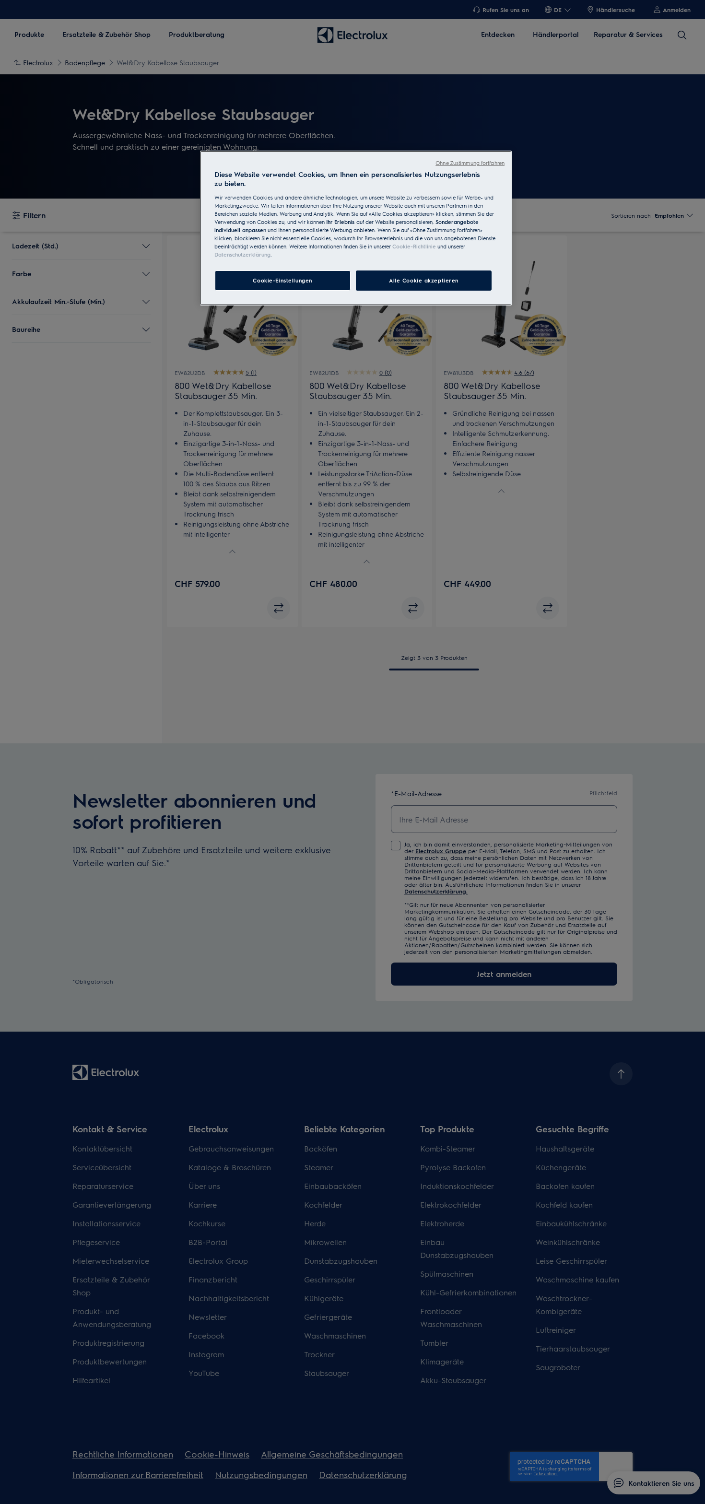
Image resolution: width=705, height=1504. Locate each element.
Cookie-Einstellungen (282, 280)
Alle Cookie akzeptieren (423, 280)
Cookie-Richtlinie (414, 246)
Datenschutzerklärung (242, 254)
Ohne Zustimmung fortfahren (470, 163)
